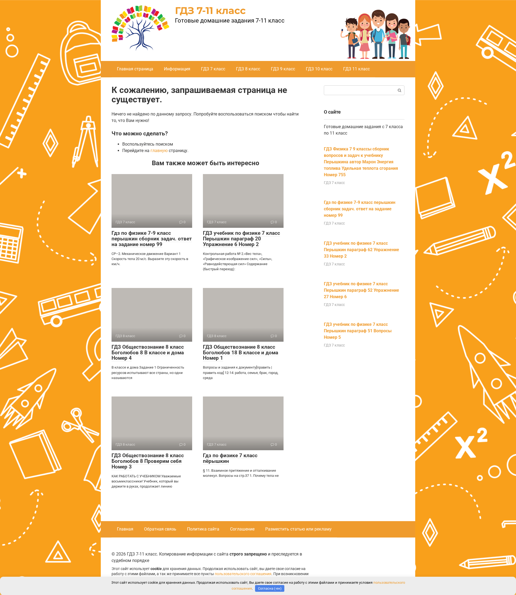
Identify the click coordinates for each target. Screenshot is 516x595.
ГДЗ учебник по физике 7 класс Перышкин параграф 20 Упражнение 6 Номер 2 (241, 238)
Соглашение (242, 529)
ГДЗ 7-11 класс (210, 10)
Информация (177, 68)
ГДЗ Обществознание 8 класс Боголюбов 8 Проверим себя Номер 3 (148, 461)
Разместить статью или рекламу (298, 529)
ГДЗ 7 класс (213, 68)
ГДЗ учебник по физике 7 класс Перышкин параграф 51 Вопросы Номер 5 (358, 331)
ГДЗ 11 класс (356, 68)
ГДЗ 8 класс (248, 68)
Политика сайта (203, 529)
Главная (125, 529)
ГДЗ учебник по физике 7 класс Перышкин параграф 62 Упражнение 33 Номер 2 (361, 250)
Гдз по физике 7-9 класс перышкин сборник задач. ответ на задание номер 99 (152, 238)
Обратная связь (160, 529)
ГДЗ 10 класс (319, 68)
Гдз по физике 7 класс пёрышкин (230, 458)
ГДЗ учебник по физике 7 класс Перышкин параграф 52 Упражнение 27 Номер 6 (361, 290)
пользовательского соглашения (243, 574)
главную (159, 150)
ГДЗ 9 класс (283, 68)
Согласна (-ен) (270, 588)
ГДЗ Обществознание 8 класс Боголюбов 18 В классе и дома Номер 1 (240, 352)
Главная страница (135, 68)
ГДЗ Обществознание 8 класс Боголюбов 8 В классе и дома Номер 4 (148, 352)
